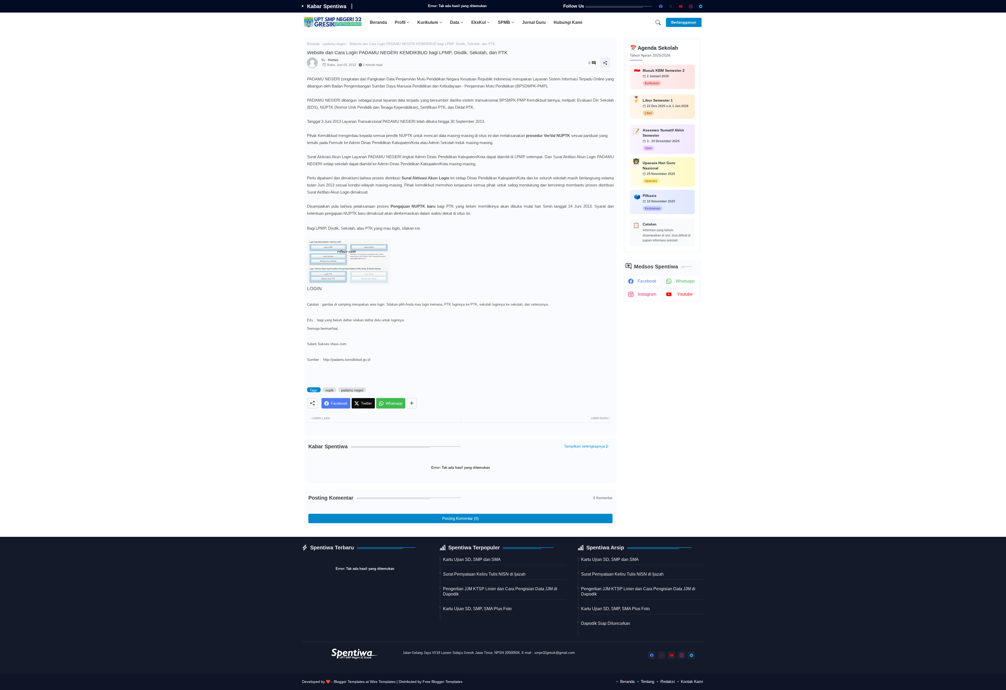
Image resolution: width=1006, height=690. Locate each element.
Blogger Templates (349, 682)
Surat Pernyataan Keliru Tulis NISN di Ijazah (484, 574)
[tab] (378, 22)
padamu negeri (334, 44)
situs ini (486, 135)
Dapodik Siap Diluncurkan (605, 623)
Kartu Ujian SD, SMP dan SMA (472, 559)
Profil (400, 22)
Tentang (647, 681)
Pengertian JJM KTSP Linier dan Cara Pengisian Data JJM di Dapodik (500, 591)
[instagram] (690, 6)
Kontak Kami (692, 681)
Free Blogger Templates (442, 682)
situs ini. (464, 213)
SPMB (504, 22)
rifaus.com (338, 344)
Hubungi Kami (568, 22)
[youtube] (680, 6)
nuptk (329, 390)
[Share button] (412, 403)
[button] (658, 22)
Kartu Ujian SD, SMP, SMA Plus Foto (477, 608)
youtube (685, 294)
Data (454, 22)
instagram (647, 294)
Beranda (378, 22)
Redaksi (667, 681)
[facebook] (660, 6)
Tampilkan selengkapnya (584, 446)
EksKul (478, 22)
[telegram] (700, 6)
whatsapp (685, 281)
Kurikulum (427, 22)
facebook (647, 281)
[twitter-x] (670, 6)
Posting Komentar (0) (460, 518)
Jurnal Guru (534, 22)
